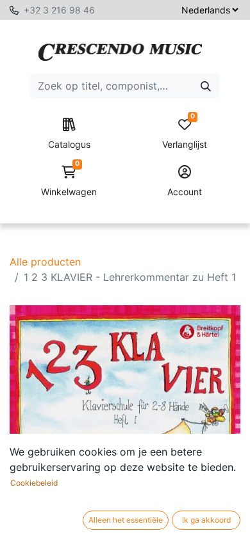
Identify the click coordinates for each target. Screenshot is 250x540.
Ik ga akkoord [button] (206, 520)
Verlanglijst (184, 134)
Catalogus (69, 144)
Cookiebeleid (34, 483)
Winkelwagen (69, 181)
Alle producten (45, 261)
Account (184, 191)
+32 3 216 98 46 (59, 9)
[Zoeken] (205, 86)
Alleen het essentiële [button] (125, 520)
